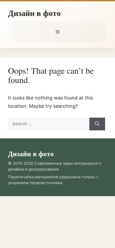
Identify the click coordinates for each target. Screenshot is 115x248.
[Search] (97, 124)
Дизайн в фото (34, 13)
